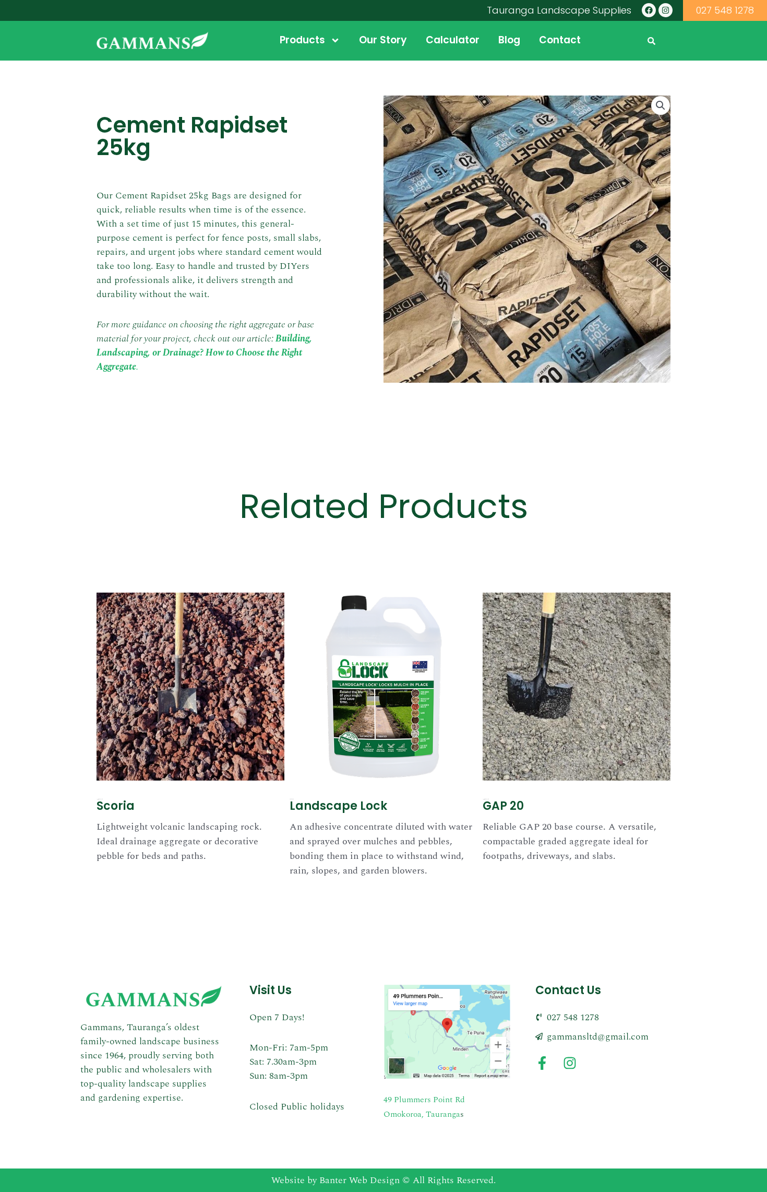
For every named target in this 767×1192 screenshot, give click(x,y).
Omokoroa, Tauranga (422, 1114)
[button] (660, 105)
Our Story (383, 40)
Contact (560, 40)
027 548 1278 (725, 10)
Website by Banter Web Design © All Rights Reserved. (383, 1180)
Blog (509, 40)
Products (302, 40)
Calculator (453, 40)
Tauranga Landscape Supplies (559, 10)
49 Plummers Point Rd (424, 1099)
